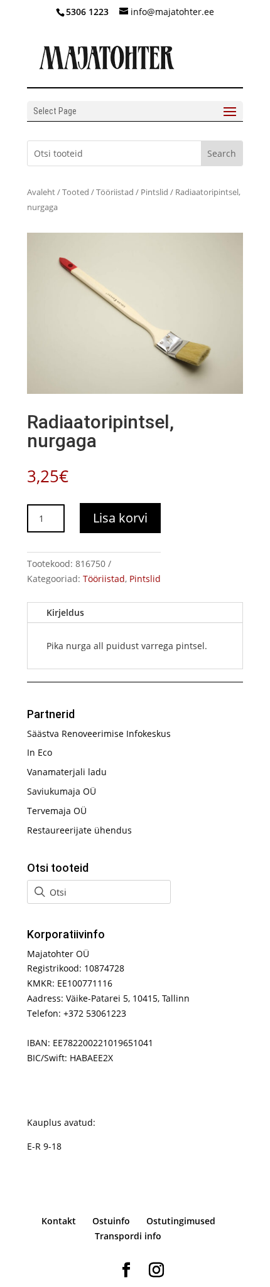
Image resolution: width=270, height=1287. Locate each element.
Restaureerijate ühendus (79, 830)
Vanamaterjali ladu (67, 772)
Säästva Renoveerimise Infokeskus (99, 733)
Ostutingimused (180, 1221)
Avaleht (41, 192)
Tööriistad (115, 192)
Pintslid (154, 192)
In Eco (39, 752)
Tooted (75, 192)
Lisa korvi (120, 517)
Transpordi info (128, 1236)
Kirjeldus (65, 612)
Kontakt (58, 1221)
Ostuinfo (111, 1221)
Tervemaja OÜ (57, 811)
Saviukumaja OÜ (61, 791)
